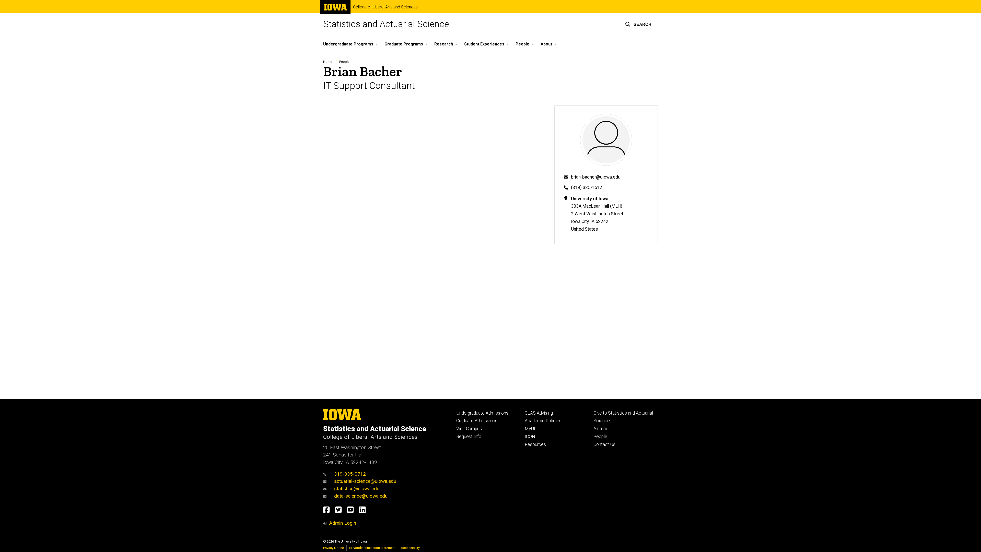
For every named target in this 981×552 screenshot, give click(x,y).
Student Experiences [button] (484, 44)
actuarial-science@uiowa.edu (365, 481)
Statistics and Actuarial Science (386, 24)
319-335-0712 (350, 474)
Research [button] (443, 44)
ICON (530, 436)
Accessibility (410, 548)
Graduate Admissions (476, 420)
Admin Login (342, 523)
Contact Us (604, 444)
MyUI (530, 428)
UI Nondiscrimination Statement (372, 548)
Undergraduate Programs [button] (348, 44)
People (344, 62)
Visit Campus (469, 428)
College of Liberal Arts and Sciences (385, 7)
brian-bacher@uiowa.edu (596, 177)
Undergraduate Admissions (482, 413)
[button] (638, 24)
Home (327, 62)
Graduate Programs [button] (403, 44)
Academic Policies (543, 420)
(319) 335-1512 (586, 187)
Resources (535, 444)
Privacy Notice (333, 548)
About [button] (546, 44)
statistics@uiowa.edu (356, 488)
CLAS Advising (539, 413)
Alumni (600, 428)
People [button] (522, 44)
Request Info (468, 436)
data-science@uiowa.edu (361, 496)
